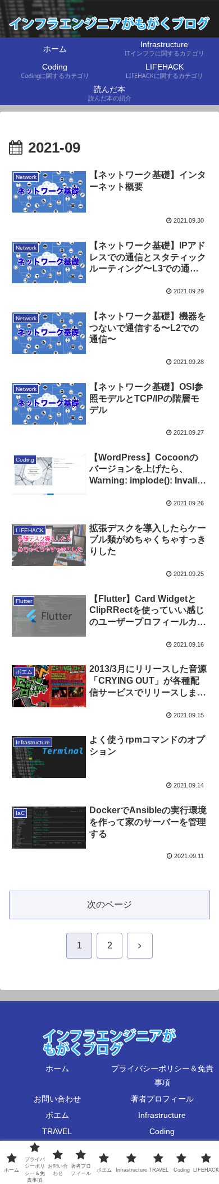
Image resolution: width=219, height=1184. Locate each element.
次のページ (109, 904)
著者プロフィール (162, 1098)
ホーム (57, 1068)
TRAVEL (57, 1131)
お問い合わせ (57, 1098)
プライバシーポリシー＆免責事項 (162, 1075)
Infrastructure (162, 1115)
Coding (162, 1131)
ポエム (57, 1115)
